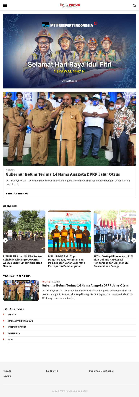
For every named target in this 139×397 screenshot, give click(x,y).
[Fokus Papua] (69, 4)
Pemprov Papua (17, 327)
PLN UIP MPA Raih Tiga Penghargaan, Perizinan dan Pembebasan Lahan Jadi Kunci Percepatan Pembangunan (21, 261)
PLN (10, 339)
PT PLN (12, 314)
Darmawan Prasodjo (20, 320)
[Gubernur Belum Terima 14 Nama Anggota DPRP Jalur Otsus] (69, 129)
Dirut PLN (14, 333)
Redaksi (7, 370)
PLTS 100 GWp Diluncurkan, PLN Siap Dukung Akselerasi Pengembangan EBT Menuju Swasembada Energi (67, 261)
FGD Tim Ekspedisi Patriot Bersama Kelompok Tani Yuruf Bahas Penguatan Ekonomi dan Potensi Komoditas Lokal (113, 261)
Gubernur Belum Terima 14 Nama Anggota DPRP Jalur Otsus (63, 174)
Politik (46, 282)
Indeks (7, 376)
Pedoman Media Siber (101, 370)
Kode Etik (52, 370)
